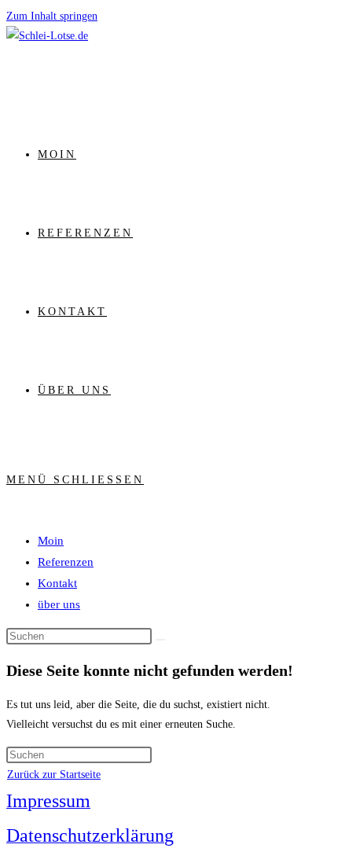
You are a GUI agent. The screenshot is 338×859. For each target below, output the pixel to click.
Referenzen (66, 562)
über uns (59, 604)
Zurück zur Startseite (54, 774)
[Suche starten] (160, 639)
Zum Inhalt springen (51, 16)
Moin (51, 540)
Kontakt (57, 583)
